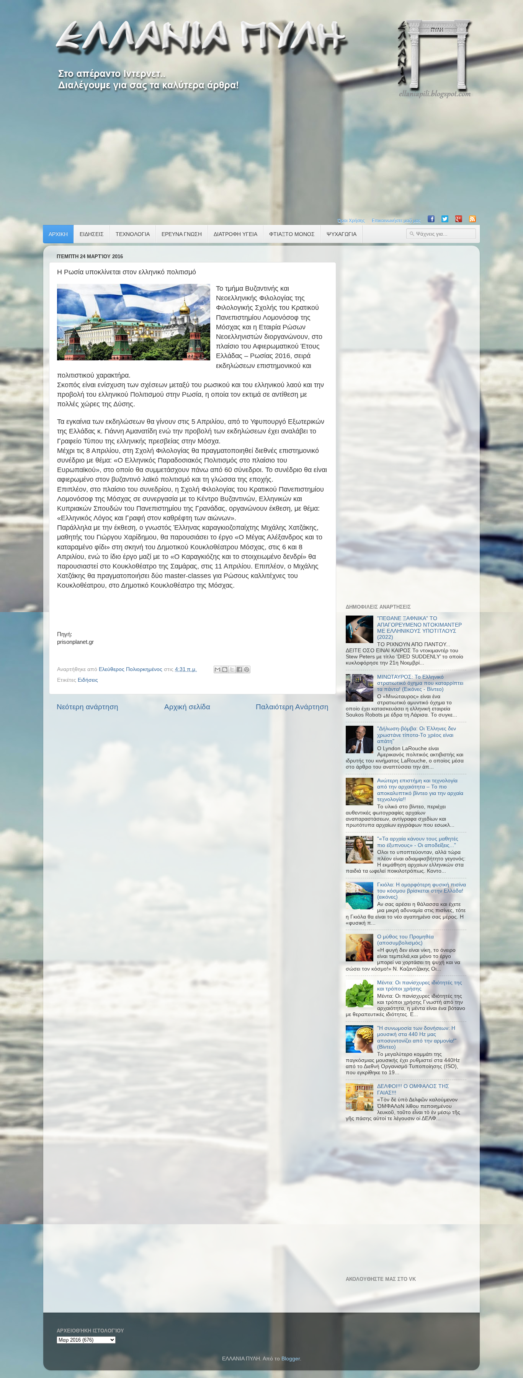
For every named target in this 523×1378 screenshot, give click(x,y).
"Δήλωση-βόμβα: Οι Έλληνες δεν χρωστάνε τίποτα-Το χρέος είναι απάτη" (416, 735)
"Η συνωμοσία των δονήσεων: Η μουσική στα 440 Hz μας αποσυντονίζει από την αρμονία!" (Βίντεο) (416, 1037)
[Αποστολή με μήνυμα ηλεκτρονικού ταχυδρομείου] (217, 669)
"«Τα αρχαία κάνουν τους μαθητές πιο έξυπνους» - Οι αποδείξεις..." (417, 842)
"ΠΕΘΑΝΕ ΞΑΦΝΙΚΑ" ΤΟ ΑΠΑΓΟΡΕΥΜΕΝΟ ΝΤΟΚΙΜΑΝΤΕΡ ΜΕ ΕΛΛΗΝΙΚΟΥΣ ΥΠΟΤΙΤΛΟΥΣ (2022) (419, 628)
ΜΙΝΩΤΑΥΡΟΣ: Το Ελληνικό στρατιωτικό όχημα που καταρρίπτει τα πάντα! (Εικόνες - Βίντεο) (420, 683)
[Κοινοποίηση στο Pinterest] (246, 669)
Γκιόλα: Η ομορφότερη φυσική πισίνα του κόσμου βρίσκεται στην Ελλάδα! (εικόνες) (421, 891)
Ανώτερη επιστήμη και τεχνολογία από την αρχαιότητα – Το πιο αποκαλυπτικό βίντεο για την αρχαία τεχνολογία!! (420, 790)
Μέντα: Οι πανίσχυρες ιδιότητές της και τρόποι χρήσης (419, 986)
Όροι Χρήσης (351, 220)
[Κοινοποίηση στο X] (232, 669)
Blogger (290, 1359)
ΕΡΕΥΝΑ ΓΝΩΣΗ (182, 234)
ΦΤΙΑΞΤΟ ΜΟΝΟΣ (292, 234)
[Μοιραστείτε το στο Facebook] (239, 669)
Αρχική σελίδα (187, 707)
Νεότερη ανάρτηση (87, 707)
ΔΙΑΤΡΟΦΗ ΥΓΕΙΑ (235, 234)
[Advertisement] (261, 156)
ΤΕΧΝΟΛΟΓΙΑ (133, 234)
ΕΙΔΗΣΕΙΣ (92, 234)
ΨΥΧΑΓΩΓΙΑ (341, 234)
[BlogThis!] (225, 669)
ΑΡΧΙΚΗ (58, 234)
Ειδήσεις (88, 680)
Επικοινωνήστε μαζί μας (396, 220)
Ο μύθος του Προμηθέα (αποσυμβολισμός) (405, 940)
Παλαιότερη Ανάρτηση (292, 707)
